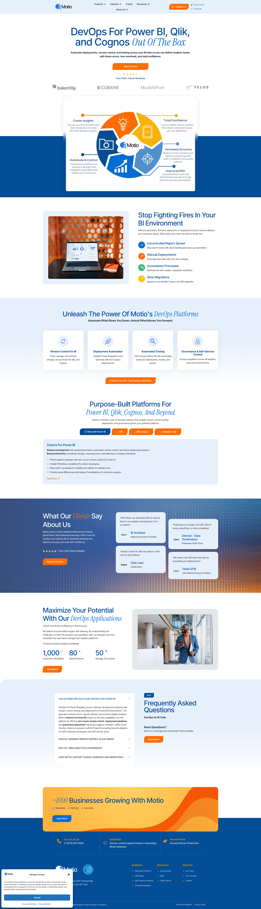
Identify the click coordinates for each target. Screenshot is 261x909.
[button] (68, 874)
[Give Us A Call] (59, 841)
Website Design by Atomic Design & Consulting (88, 904)
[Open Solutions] (120, 4)
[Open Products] (104, 4)
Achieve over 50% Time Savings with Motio (131, 380)
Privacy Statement (44, 904)
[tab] (95, 431)
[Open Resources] (149, 4)
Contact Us (180, 6)
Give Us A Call (71, 839)
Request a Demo (55, 561)
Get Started (52, 669)
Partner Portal (177, 839)
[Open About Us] (127, 9)
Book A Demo (130, 66)
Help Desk (115, 839)
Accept (37, 897)
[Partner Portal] (165, 841)
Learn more (61, 818)
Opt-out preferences (29, 904)
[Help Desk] (105, 843)
